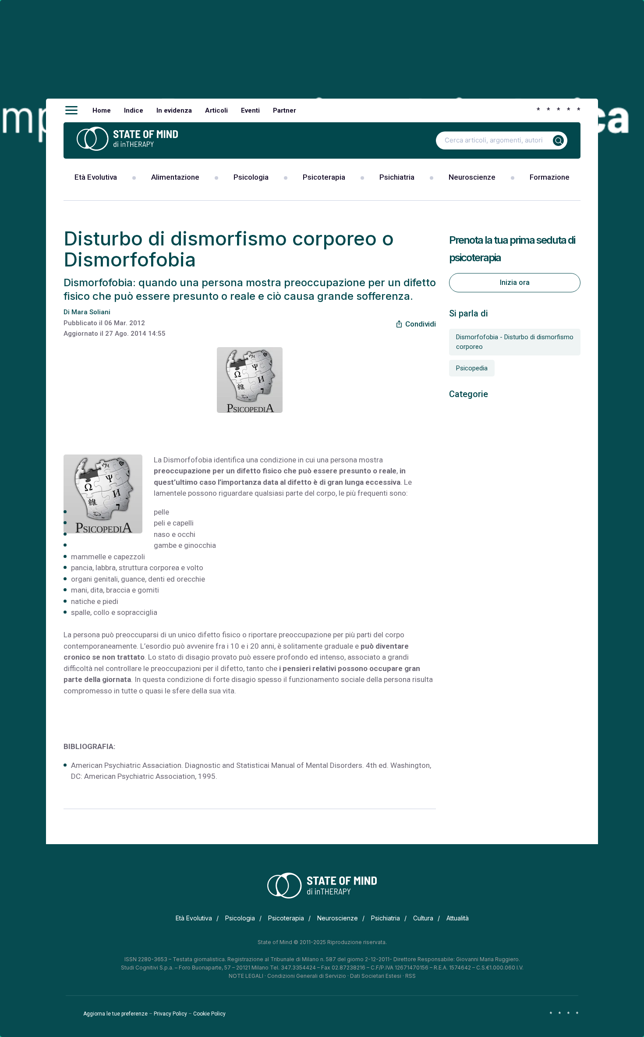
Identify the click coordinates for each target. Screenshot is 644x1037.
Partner (284, 110)
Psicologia (251, 177)
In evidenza (174, 110)
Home (101, 110)
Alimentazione (175, 177)
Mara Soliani (90, 312)
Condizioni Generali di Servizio (306, 976)
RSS (410, 976)
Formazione (550, 177)
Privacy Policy (170, 1014)
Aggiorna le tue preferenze (115, 1014)
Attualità (457, 918)
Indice (133, 110)
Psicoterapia (324, 177)
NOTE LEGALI (246, 976)
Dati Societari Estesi (375, 976)
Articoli (216, 110)
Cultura (423, 918)
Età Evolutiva (95, 177)
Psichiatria (396, 177)
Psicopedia (472, 368)
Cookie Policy (209, 1014)
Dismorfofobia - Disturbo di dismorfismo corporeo (514, 342)
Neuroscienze (472, 177)
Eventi (250, 110)
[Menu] (71, 110)
